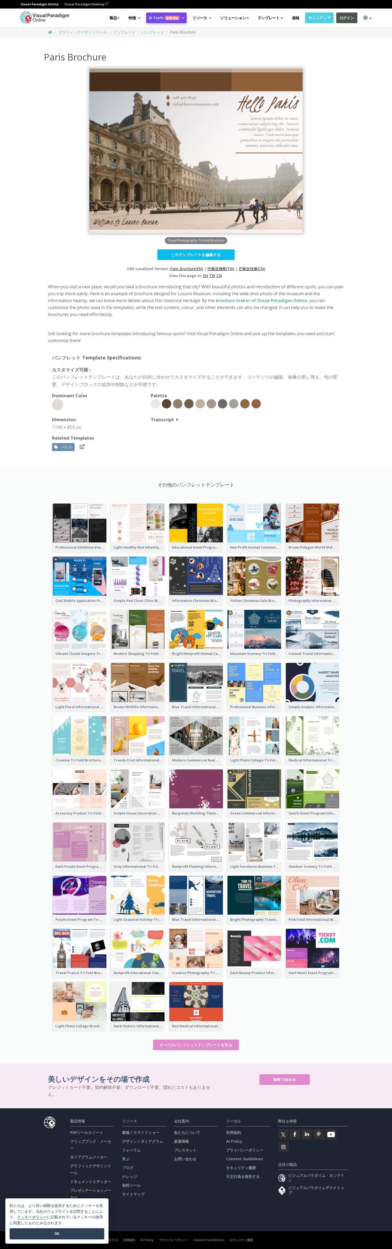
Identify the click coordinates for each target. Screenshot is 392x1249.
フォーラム (131, 1150)
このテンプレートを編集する (196, 254)
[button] (134, 18)
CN (219, 275)
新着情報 (181, 1141)
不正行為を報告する (243, 1176)
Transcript (162, 419)
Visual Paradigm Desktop (85, 4)
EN (205, 275)
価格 (295, 17)
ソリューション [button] (233, 17)
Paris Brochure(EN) (186, 268)
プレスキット (185, 1150)
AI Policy (234, 1141)
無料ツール (131, 1185)
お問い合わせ (185, 1158)
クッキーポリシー (32, 1217)
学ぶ (126, 1158)
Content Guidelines (244, 1158)
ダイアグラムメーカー (88, 1156)
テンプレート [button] (269, 17)
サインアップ (319, 17)
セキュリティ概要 (241, 1167)
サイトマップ (133, 1194)
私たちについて (187, 1132)
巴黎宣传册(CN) (252, 268)
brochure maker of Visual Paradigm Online (261, 300)
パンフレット (153, 32)
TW (212, 275)
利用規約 (233, 1132)
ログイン (346, 17)
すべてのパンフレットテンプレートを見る (196, 1044)
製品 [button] (113, 17)
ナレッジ (129, 1176)
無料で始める (284, 1079)
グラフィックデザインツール (82, 32)
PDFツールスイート (86, 1132)
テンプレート (124, 32)
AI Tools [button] (163, 17)
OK (56, 1233)
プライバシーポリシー (244, 1150)
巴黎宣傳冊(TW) (220, 268)
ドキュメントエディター (90, 1181)
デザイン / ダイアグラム (142, 1141)
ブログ (127, 1167)
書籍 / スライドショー (140, 1132)
